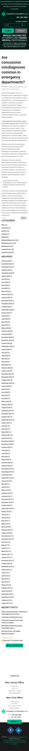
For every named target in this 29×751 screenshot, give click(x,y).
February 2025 (6, 294)
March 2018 (5, 527)
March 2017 (5, 551)
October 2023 (5, 343)
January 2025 (5, 297)
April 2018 (4, 524)
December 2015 (6, 594)
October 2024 (5, 306)
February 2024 (6, 331)
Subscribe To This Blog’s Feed (12, 640)
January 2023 (5, 371)
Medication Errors (7, 243)
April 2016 (4, 582)
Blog (2, 225)
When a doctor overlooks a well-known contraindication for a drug (14, 613)
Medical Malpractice (8, 240)
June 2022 (4, 392)
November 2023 (6, 340)
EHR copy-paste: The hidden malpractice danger (10, 632)
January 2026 (5, 261)
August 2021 (5, 423)
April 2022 (4, 398)
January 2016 (5, 591)
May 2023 (4, 358)
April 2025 (4, 288)
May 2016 (4, 579)
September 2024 (6, 309)
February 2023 (6, 368)
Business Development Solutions (14, 742)
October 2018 (5, 505)
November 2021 (6, 413)
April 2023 (4, 361)
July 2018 (4, 514)
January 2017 (5, 557)
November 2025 (6, 267)
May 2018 (4, 520)
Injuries (3, 231)
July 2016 (4, 572)
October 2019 (5, 475)
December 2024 (6, 300)
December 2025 (6, 264)
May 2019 (4, 484)
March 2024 (5, 328)
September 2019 (6, 478)
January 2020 (5, 465)
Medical (4, 237)
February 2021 (6, 435)
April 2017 (4, 548)
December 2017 (6, 536)
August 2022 (5, 386)
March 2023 (5, 365)
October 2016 (5, 563)
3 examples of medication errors (12, 617)
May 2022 (4, 395)
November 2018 (6, 502)
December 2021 (6, 410)
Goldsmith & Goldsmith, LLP (17, 86)
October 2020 (5, 447)
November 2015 (6, 597)
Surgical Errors (6, 249)
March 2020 (5, 459)
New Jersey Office (14, 693)
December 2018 (6, 499)
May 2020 (4, 456)
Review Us (14, 721)
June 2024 (4, 319)
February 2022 (6, 404)
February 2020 (6, 462)
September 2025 (6, 273)
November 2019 (6, 472)
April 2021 (4, 429)
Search (23, 218)
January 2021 (5, 438)
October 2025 (5, 270)
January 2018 (5, 533)
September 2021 (6, 420)
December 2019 (6, 468)
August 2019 (5, 481)
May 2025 (4, 285)
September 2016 (6, 566)
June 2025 (4, 282)
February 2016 (6, 588)
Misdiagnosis (5, 246)
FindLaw (14, 744)
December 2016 (6, 560)
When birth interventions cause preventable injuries (11, 627)
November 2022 (6, 377)
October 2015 (5, 600)
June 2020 (4, 453)
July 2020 (4, 450)
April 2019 (4, 487)
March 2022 (5, 401)
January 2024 (5, 334)
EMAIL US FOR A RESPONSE (15, 645)
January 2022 (5, 407)
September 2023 (6, 346)
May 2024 (4, 322)
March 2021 (5, 432)
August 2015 (5, 603)
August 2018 (5, 511)
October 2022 (5, 380)
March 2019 (5, 490)
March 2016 (5, 585)
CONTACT (22, 31)
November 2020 (6, 444)
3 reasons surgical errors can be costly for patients (12, 621)
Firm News (4, 228)
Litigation (4, 234)
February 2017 (6, 554)
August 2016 (5, 569)
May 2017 (4, 545)
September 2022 (6, 383)
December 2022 (6, 374)
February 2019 (6, 493)
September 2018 (6, 508)
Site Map (13, 740)
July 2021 (4, 426)
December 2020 (6, 441)
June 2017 (4, 542)
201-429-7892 (22, 17)
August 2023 (5, 349)
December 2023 (6, 337)
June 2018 (4, 517)
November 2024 (6, 303)
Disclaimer (6, 740)
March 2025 (5, 291)
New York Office (14, 708)
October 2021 (5, 416)
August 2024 (5, 313)
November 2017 (6, 539)
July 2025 (4, 279)
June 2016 (4, 575)
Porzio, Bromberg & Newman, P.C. (16, 737)
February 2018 (6, 530)
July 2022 (4, 389)
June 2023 (4, 355)
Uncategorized (14, 89)
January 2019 (5, 496)
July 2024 (4, 316)
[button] (8, 31)
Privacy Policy (21, 740)
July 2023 (4, 352)
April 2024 (4, 325)
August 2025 (5, 276)
